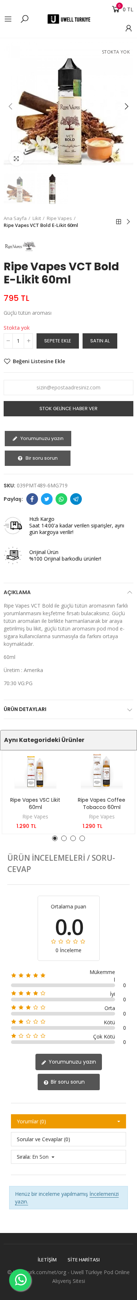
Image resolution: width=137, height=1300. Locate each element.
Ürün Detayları (25, 709)
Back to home (118, 221)
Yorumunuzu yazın (41, 438)
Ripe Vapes (35, 816)
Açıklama (17, 592)
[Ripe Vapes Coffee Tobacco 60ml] (102, 771)
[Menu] (12, 19)
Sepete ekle (57, 340)
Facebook (32, 499)
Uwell (77, 1272)
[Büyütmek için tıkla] (16, 158)
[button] (11, 107)
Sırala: (24, 1156)
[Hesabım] (125, 28)
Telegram (76, 499)
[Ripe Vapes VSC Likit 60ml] (35, 771)
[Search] (24, 18)
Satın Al (100, 340)
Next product (127, 221)
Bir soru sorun (41, 458)
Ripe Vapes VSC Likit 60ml (35, 803)
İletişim (47, 1259)
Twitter (47, 499)
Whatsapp (61, 499)
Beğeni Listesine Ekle (39, 361)
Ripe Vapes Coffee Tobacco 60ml (101, 803)
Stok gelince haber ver (68, 408)
